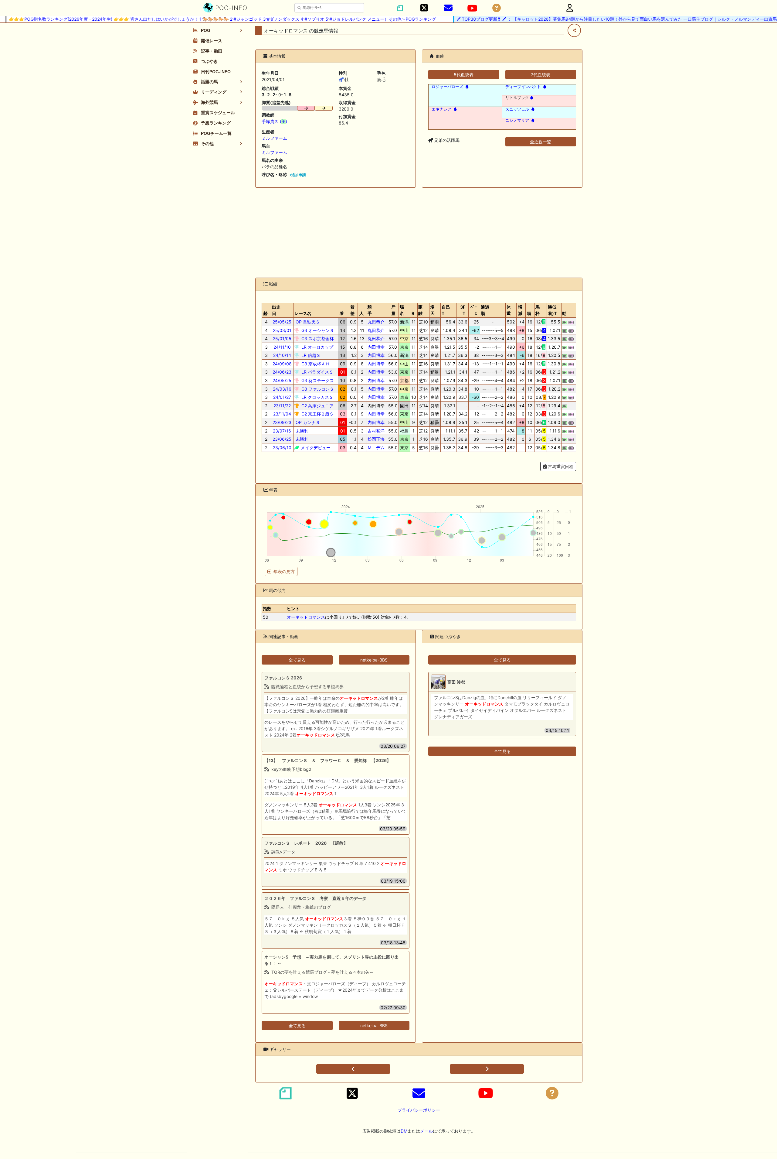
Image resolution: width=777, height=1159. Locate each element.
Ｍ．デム (376, 447)
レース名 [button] (302, 313)
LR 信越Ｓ (310, 355)
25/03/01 (282, 330)
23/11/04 (282, 413)
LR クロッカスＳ (316, 397)
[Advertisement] (418, 232)
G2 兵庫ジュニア (317, 405)
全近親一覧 (540, 141)
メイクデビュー (315, 447)
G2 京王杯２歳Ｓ (317, 413)
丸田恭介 (376, 321)
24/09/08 (282, 363)
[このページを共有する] (574, 30)
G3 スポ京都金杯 (317, 338)
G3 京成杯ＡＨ (315, 363)
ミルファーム (274, 138)
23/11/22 (282, 405)
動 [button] (564, 313)
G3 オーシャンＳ (317, 330)
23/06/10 (282, 447)
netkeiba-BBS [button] (374, 659)
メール (426, 1130)
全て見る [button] (297, 659)
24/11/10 (282, 347)
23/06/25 (282, 439)
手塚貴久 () (274, 121)
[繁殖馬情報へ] (466, 86)
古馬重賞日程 (560, 466)
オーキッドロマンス (306, 617)
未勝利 (301, 430)
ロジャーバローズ (447, 86)
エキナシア (441, 109)
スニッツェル (517, 109)
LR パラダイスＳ (316, 371)
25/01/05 (282, 338)
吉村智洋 (376, 430)
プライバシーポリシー (419, 1110)
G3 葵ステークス (317, 380)
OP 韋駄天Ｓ (307, 321)
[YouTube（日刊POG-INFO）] (472, 8)
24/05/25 (282, 380)
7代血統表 (540, 74)
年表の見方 (284, 571)
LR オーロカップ (316, 347)
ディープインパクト (523, 86)
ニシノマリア (517, 120)
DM (404, 1130)
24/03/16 (282, 388)
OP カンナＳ (307, 422)
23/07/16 (282, 430)
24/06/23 (282, 371)
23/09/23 (282, 422)
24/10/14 (282, 355)
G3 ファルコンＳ (317, 388)
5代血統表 (463, 74)
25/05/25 (282, 321)
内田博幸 (376, 347)
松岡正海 (376, 439)
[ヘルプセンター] (496, 8)
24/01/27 (282, 397)
